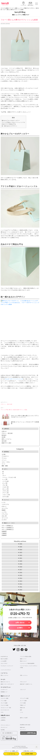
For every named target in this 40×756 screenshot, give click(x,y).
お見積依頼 (3, 717)
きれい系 (4, 516)
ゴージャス (5, 518)
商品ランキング (23, 661)
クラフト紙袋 (23, 702)
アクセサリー (5, 456)
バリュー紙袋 (3, 700)
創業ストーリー (23, 658)
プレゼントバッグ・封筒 (6, 707)
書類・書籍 (5, 466)
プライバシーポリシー (5, 725)
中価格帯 (4, 533)
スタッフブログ (4, 663)
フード (3, 464)
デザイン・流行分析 (6, 404)
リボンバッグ (23, 689)
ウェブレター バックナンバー (7, 665)
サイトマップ (23, 729)
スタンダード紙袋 (4, 698)
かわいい (4, 506)
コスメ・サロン (6, 462)
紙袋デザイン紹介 (6, 443)
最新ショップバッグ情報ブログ (22, 8)
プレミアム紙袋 (4, 702)
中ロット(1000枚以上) (7, 527)
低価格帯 (4, 531)
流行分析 (4, 441)
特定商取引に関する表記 (25, 724)
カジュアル (5, 508)
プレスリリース (4, 727)
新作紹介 (4, 435)
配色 (26, 409)
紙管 (21, 709)
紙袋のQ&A (22, 727)
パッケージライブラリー (6, 669)
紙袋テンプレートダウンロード (7, 684)
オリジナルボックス (5, 709)
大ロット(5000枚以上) (7, 529)
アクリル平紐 (5, 409)
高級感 (3, 510)
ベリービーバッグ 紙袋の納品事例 (27, 663)
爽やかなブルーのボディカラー (11, 120)
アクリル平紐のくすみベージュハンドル (13, 122)
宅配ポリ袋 (22, 707)
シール (21, 712)
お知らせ (4, 431)
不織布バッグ (23, 705)
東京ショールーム (6, 439)
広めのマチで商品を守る (9, 124)
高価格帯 (4, 535)
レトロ (3, 502)
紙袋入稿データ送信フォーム (26, 684)
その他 (3, 454)
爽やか (11, 409)
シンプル (4, 512)
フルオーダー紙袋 (4, 705)
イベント (4, 460)
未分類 (3, 437)
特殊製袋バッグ (4, 691)
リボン (2, 712)
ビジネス (4, 519)
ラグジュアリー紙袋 (24, 698)
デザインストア (23, 681)
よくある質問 (3, 661)
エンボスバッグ (4, 689)
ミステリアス (5, 504)
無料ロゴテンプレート (5, 681)
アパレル (4, 458)
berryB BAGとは (4, 656)
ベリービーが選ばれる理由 (25, 656)
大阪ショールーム (23, 675)
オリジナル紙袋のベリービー (7, 8)
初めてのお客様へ (4, 658)
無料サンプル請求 (23, 717)
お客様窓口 (3, 720)
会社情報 (2, 729)
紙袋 (14, 409)
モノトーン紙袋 (23, 700)
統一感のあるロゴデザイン (9, 126)
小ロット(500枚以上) (7, 525)
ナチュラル (5, 514)
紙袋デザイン (20, 409)
